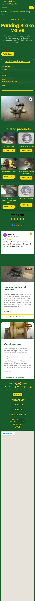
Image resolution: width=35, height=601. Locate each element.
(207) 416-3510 (17, 404)
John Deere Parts (12, 12)
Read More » (7, 311)
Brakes (21, 12)
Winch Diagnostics (12, 344)
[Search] (31, 7)
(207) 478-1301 (17, 409)
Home (3, 12)
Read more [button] (6, 251)
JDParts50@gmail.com (17, 414)
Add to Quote (7, 54)
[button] (32, 3)
